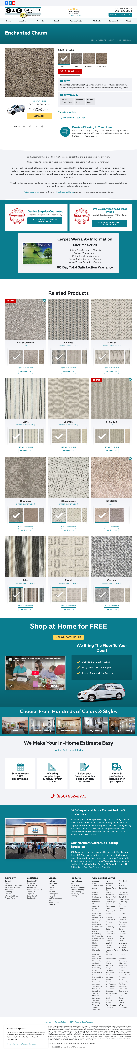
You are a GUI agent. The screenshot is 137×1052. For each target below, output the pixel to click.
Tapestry (52, 904)
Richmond (109, 977)
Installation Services (12, 887)
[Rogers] (37, 894)
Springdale (123, 993)
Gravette (122, 934)
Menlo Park (123, 950)
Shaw (51, 900)
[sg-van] (16, 110)
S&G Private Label (55, 898)
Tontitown (109, 1000)
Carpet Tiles (75, 885)
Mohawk (52, 896)
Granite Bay (96, 934)
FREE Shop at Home (64, 192)
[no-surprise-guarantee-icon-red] (17, 216)
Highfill (121, 936)
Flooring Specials (77, 881)
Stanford (95, 996)
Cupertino (122, 906)
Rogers (121, 979)
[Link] (20, 773)
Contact (8, 881)
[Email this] (24, 127)
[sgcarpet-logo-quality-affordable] (23, 12)
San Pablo (96, 989)
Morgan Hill (96, 959)
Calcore (51, 885)
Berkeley (95, 894)
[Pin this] (42, 127)
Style (61, 50)
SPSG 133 (111, 422)
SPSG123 (111, 501)
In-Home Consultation (13, 885)
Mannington (53, 894)
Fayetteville (96, 924)
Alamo (108, 881)
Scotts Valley (124, 991)
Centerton (96, 902)
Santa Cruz (96, 991)
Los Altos (109, 945)
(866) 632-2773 (123, 11)
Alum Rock (123, 881)
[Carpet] (15, 725)
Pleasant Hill (97, 972)
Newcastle (123, 961)
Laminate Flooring (77, 889)
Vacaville (109, 1003)
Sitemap (48, 1022)
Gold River (110, 931)
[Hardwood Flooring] (42, 725)
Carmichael (110, 899)
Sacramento (123, 982)
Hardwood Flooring (78, 887)
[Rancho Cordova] (37, 890)
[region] (26, 1036)
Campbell (122, 897)
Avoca (94, 888)
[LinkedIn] (10, 3)
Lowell (94, 948)
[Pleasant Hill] (37, 888)
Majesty (52, 892)
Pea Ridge (123, 965)
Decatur (122, 909)
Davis (108, 909)
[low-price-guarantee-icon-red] (82, 216)
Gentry (121, 929)
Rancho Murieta (125, 975)
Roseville (109, 982)
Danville (95, 909)
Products (102, 40)
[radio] (64, 58)
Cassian (111, 580)
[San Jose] (37, 898)
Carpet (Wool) (72, 345)
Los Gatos (122, 945)
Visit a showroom (31, 192)
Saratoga (109, 991)
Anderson (52, 881)
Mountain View (111, 959)
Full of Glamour (25, 343)
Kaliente (68, 343)
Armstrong (53, 883)
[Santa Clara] (37, 896)
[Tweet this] (36, 127)
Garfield (109, 929)
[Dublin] (37, 883)
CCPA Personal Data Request (81, 1022)
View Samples (25, 372)
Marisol (111, 343)
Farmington (123, 922)
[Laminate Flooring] (68, 725)
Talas (25, 580)
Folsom (122, 924)
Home (93, 40)
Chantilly (68, 422)
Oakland (95, 963)
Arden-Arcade (97, 886)
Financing (8, 892)
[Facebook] (6, 3)
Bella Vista (123, 888)
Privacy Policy (10, 898)
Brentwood (123, 894)
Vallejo (121, 1003)
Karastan (52, 889)
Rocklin (95, 979)
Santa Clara (123, 989)
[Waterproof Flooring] (122, 725)
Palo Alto (109, 965)
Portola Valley (124, 972)
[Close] (46, 1027)
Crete (25, 422)
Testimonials (9, 889)
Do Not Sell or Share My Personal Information (21, 1044)
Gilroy (94, 931)
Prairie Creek (97, 975)
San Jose (122, 984)
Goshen (122, 931)
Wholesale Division (12, 896)
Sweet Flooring (54, 902)
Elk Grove (122, 917)
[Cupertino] (37, 881)
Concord (95, 906)
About (7, 883)
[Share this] (30, 127)
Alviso (94, 883)
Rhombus (25, 501)
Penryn (108, 968)
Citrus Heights (111, 902)
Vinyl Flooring (76, 892)
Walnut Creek (111, 1005)
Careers (8, 894)
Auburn (121, 886)
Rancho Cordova (112, 975)
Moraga (122, 954)
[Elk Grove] (37, 885)
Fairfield (95, 922)
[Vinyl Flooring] (95, 725)
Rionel (68, 580)
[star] (74, 9)
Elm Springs (96, 920)
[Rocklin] (37, 892)
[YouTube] (13, 3)
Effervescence (68, 501)
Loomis (95, 945)
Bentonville (123, 892)
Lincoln (121, 941)
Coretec (52, 887)
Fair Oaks (122, 920)
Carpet (111, 40)
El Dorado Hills (97, 917)
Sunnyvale (96, 998)
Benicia (108, 892)
